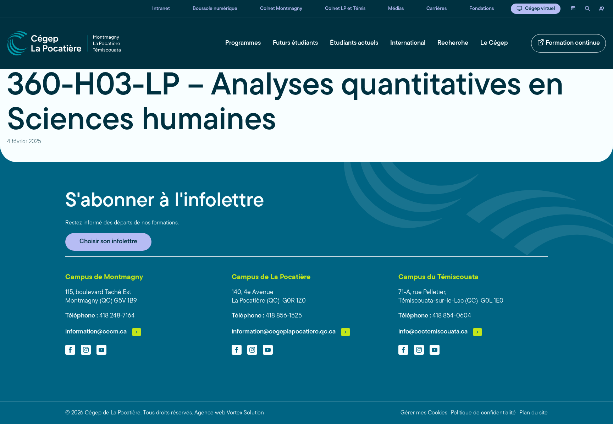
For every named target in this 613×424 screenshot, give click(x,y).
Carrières (436, 8)
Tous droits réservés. (168, 413)
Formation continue (573, 43)
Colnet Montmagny (281, 8)
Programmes (243, 43)
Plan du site (533, 413)
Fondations (481, 8)
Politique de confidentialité (483, 413)
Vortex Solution (245, 413)
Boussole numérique (215, 8)
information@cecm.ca (96, 332)
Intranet (161, 8)
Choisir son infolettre (108, 242)
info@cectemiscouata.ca (433, 332)
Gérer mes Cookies (424, 413)
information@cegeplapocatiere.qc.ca (284, 332)
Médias (396, 8)
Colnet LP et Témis (345, 8)
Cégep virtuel (540, 8)
